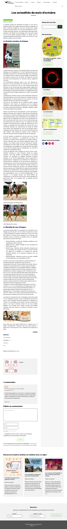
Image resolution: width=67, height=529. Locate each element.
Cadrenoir (5, 343)
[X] (46, 143)
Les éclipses (46, 89)
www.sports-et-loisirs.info (15, 388)
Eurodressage (6, 337)
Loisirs (32, 2)
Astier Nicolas (11, 286)
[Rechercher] (62, 6)
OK (60, 26)
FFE (4, 345)
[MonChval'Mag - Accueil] (9, 2)
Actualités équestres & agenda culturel (12, 478)
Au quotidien (46, 2)
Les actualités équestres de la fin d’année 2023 (33, 475)
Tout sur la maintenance (50, 129)
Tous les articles (19, 2)
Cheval (26, 2)
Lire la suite (48, 64)
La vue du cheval (48, 111)
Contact (55, 2)
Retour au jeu (18, 6)
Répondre (7, 401)
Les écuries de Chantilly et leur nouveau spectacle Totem (53, 474)
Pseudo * (14, 513)
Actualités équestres (8, 19)
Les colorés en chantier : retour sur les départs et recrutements (52, 59)
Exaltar (35, 525)
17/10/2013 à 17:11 (9, 390)
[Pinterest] (49, 143)
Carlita (17, 351)
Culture (39, 2)
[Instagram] (52, 143)
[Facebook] (43, 143)
